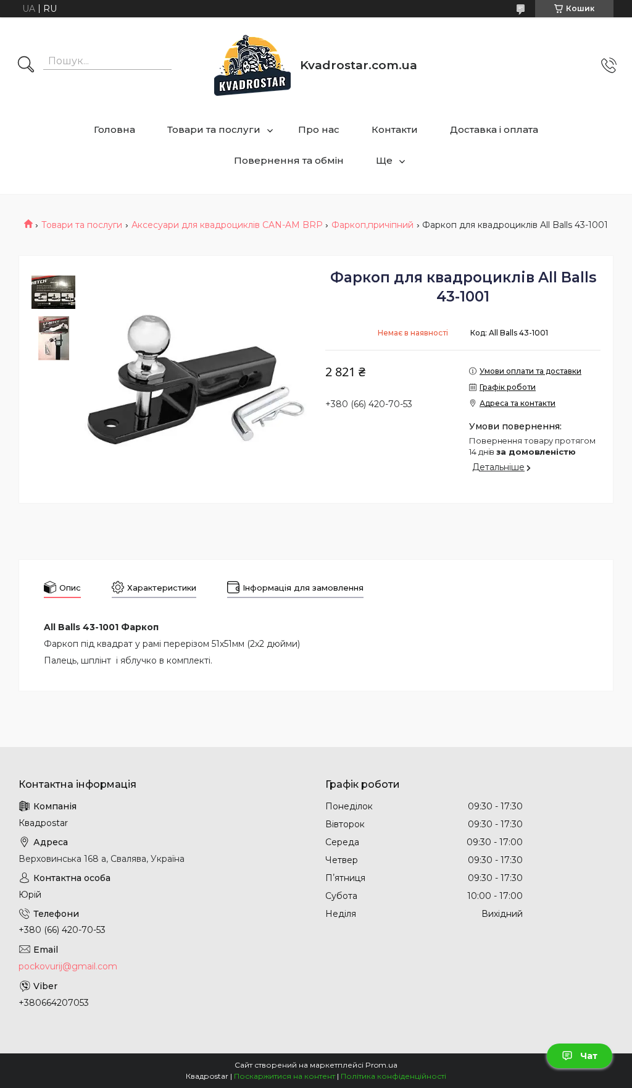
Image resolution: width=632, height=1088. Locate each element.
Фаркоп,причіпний (372, 224)
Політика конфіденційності (393, 1076)
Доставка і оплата (494, 129)
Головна (114, 129)
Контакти (395, 129)
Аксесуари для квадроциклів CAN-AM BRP (227, 224)
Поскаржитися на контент (284, 1076)
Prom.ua (381, 1064)
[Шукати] (26, 65)
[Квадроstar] (252, 65)
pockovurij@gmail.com (68, 966)
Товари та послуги (213, 129)
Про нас (318, 129)
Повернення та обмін (289, 160)
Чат (588, 1055)
